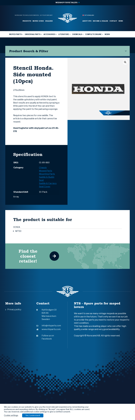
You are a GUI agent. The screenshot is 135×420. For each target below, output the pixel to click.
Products (27, 21)
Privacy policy (14, 309)
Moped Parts (15, 34)
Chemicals (77, 34)
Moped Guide (38, 21)
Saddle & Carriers (48, 183)
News (121, 21)
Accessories (49, 34)
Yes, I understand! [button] (32, 415)
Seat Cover (44, 186)
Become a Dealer (100, 21)
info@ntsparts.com (51, 325)
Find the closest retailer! (28, 256)
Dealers (49, 21)
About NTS (86, 21)
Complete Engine (93, 34)
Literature (63, 34)
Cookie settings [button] (11, 415)
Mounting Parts (47, 174)
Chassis (43, 167)
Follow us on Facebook (48, 337)
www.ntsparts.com (51, 329)
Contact (113, 21)
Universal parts (32, 34)
